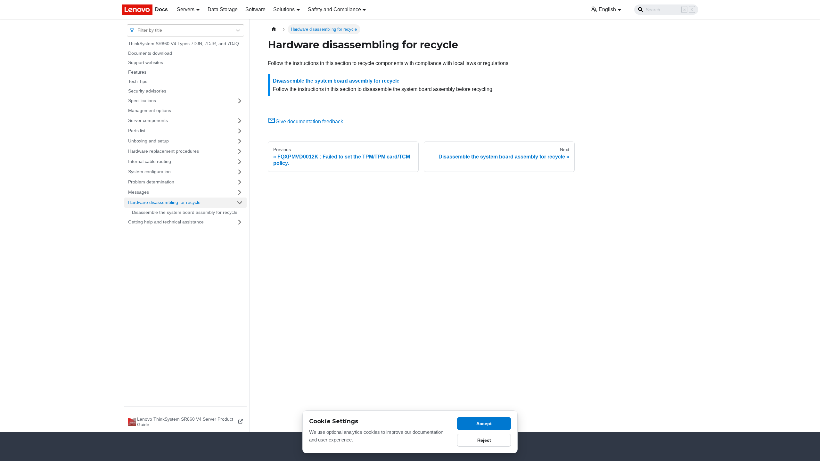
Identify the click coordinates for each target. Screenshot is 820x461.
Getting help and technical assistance (166, 221)
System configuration (149, 171)
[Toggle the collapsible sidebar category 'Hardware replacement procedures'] (240, 151)
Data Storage (223, 9)
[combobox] (138, 30)
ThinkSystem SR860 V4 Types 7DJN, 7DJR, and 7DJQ (183, 43)
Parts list (136, 130)
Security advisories (147, 90)
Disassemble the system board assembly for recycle (184, 212)
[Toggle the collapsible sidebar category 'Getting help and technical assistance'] (240, 222)
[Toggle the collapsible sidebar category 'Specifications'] (240, 101)
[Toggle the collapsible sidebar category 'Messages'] (240, 192)
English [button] (607, 9)
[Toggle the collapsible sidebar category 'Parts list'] (240, 131)
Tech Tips (137, 81)
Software (255, 9)
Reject (484, 440)
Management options (149, 110)
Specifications (142, 100)
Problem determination (151, 181)
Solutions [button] (284, 9)
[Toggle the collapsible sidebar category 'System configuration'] (240, 172)
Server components (148, 120)
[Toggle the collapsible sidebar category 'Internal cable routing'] (240, 162)
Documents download (150, 53)
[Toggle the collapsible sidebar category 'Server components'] (240, 121)
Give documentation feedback (309, 121)
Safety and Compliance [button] (334, 9)
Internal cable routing (149, 161)
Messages (138, 192)
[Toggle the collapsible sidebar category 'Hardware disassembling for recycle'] (240, 203)
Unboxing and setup (148, 140)
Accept (484, 423)
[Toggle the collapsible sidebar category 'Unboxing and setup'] (240, 141)
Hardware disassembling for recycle (164, 202)
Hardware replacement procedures (163, 151)
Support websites (145, 62)
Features (137, 72)
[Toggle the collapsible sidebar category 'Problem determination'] (240, 182)
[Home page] (274, 29)
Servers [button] (185, 9)
